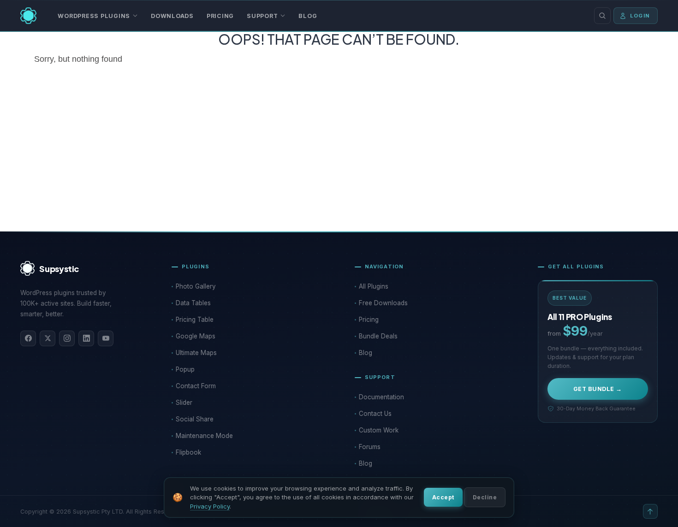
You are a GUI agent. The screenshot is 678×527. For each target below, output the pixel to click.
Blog (307, 15)
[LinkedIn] (86, 338)
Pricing (220, 15)
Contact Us (375, 413)
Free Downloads (383, 303)
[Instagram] (67, 338)
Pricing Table (195, 319)
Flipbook (188, 452)
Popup (185, 369)
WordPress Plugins (94, 15)
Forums (370, 446)
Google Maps (195, 336)
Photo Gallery (196, 286)
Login (640, 15)
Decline (485, 497)
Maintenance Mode (204, 435)
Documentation (381, 397)
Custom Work (378, 430)
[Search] (602, 15)
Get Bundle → (597, 388)
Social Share (195, 419)
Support (262, 15)
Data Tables (193, 303)
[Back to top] (650, 511)
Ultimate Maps (196, 352)
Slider (184, 402)
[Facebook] (28, 338)
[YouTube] (105, 338)
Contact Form (196, 386)
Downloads (172, 15)
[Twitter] (47, 338)
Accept (443, 497)
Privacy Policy (210, 506)
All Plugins (373, 286)
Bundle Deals (378, 336)
